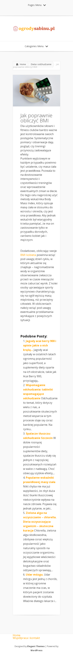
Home (23, 64)
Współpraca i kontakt (26, 638)
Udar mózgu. (34, 574)
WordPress (36, 650)
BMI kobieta (28, 255)
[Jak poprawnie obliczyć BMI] (36, 105)
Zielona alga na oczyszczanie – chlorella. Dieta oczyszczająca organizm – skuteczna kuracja (39, 521)
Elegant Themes (36, 646)
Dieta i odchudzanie (41, 64)
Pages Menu (35, 5)
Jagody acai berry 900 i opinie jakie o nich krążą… (39, 345)
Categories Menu (34, 46)
